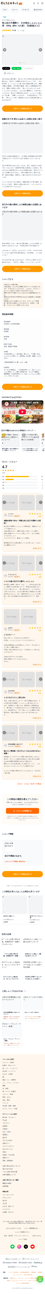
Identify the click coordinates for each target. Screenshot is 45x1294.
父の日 (5, 1203)
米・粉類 (5, 1088)
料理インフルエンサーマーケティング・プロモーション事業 (22, 1280)
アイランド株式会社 (13, 1272)
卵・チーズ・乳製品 (9, 1091)
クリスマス (6, 1209)
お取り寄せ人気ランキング (11, 1166)
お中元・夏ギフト (8, 1206)
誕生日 (5, 1137)
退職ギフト (6, 1158)
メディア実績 (22, 1239)
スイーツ (14, 9)
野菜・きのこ (7, 1097)
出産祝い (5, 1129)
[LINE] (12, 1247)
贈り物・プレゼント (9, 1117)
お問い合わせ (36, 1236)
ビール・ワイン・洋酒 (10, 1108)
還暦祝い (5, 1134)
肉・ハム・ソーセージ (10, 1068)
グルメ (5, 9)
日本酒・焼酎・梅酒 (9, 1106)
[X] (26, 1247)
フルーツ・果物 (8, 1094)
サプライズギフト (8, 1146)
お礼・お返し (7, 1132)
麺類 (4, 1085)
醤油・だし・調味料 (9, 1080)
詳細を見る (37, 548)
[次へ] (40, 502)
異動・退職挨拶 (8, 1160)
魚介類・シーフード (9, 1071)
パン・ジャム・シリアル (11, 1083)
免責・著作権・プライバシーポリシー (16, 1236)
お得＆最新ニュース (9, 1174)
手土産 (5, 1120)
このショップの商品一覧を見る (16, 861)
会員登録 (5, 1186)
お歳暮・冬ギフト (8, 1212)
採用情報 (33, 1272)
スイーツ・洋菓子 (8, 1062)
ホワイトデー (7, 1198)
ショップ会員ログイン (22, 1232)
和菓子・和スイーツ (9, 1065)
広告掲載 (39, 1272)
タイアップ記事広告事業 (22, 1283)
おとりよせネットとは (13, 1228)
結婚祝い (5, 1126)
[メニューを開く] (42, 3)
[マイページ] (38, 3)
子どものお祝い (8, 1140)
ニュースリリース (17, 1274)
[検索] (34, 3)
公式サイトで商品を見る (21, 108)
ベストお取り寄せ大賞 (10, 1172)
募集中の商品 (7, 1183)
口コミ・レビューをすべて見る (29, 784)
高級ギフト (6, 1143)
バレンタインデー (8, 1195)
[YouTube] (32, 1247)
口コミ (21, 30)
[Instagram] (19, 1247)
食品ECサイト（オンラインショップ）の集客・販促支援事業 (26, 1278)
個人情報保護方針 (24, 1272)
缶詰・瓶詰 (6, 1100)
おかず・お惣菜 (8, 1074)
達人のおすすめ (8, 1169)
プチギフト (6, 1123)
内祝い (5, 1152)
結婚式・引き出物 (8, 1155)
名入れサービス (8, 1149)
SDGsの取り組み (28, 1274)
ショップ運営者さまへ (31, 1228)
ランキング (25, 9)
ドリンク (5, 1103)
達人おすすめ (38, 9)
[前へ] (4, 502)
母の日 (5, 1200)
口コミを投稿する (24, 811)
